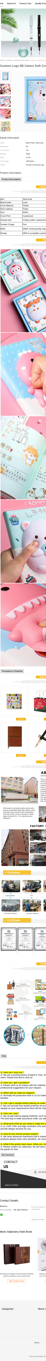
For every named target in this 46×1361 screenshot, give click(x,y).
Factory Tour (25, 3)
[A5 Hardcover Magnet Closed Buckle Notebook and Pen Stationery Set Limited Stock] (16, 1254)
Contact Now (18, 1281)
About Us (11, 3)
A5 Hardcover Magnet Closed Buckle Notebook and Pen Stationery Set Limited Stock (16, 1275)
